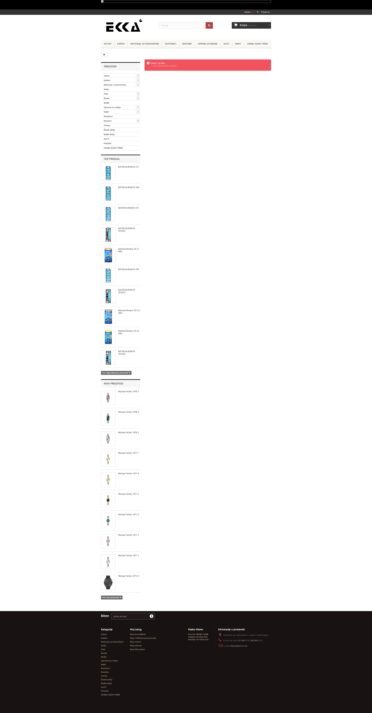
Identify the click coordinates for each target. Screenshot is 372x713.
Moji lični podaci (137, 649)
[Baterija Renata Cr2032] (108, 234)
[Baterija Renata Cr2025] (108, 296)
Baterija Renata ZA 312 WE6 (129, 311)
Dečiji (106, 89)
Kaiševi (121, 43)
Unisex (107, 125)
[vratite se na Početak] (104, 54)
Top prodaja (112, 159)
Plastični (107, 143)
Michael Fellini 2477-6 (128, 473)
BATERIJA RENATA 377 (128, 166)
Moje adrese (136, 645)
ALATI (106, 139)
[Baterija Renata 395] (108, 275)
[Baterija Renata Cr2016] (108, 357)
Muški (106, 102)
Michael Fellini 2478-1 (128, 432)
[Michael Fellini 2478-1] (108, 439)
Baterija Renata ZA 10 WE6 (128, 332)
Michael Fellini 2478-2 (128, 412)
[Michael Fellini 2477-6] (108, 480)
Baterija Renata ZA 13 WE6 (128, 250)
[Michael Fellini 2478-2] (108, 418)
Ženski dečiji (109, 130)
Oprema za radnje (208, 43)
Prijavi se (265, 12)
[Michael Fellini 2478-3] (108, 398)
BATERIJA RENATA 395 (128, 269)
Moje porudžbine (138, 634)
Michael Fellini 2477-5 (128, 494)
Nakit (238, 43)
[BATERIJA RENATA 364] (108, 193)
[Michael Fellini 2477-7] (108, 459)
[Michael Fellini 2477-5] (108, 500)
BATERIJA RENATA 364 (128, 187)
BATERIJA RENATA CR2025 (126, 291)
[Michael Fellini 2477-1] (108, 562)
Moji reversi (135, 641)
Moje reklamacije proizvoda (143, 638)
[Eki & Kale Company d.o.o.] (128, 26)
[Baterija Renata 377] (108, 173)
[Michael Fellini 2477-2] (108, 541)
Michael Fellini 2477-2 (128, 535)
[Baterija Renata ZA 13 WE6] (108, 255)
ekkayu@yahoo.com (238, 646)
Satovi (107, 43)
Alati (226, 43)
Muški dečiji (109, 134)
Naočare (187, 43)
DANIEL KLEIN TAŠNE (257, 43)
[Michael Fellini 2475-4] (108, 582)
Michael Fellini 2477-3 (128, 514)
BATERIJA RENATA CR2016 (126, 352)
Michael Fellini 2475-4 (128, 576)
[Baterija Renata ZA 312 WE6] (108, 316)
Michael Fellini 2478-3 (128, 391)
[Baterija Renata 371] (108, 214)
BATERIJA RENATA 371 (128, 207)
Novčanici (170, 43)
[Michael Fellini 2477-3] (108, 521)
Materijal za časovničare (145, 43)
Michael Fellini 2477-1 (128, 555)
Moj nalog (136, 629)
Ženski (107, 98)
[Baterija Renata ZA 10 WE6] (108, 337)
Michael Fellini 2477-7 (128, 453)
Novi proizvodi (113, 383)
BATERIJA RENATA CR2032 (126, 229)
